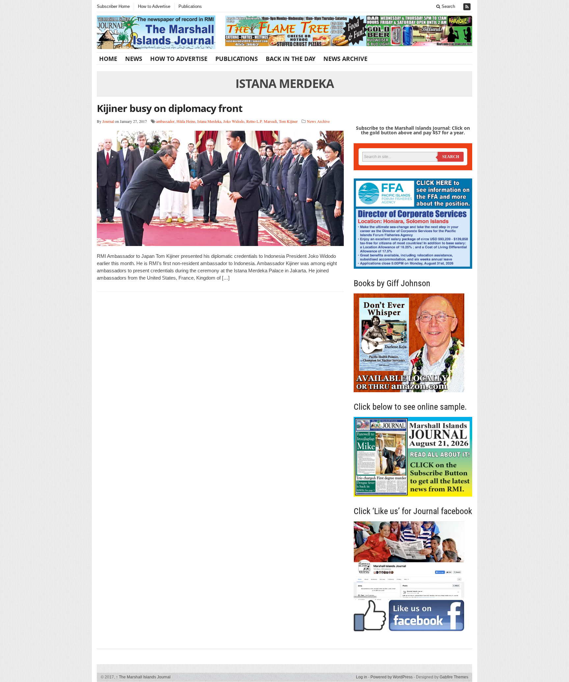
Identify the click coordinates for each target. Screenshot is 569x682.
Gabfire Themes (454, 677)
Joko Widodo (233, 121)
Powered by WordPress (391, 677)
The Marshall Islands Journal (143, 677)
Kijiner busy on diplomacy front (169, 108)
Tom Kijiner (288, 121)
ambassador (165, 121)
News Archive (345, 59)
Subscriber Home (113, 6)
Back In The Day (290, 59)
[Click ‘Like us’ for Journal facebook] (413, 576)
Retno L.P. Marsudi (261, 121)
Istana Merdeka (209, 121)
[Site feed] (467, 7)
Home (108, 59)
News (133, 59)
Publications (190, 6)
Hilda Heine (185, 121)
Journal (108, 121)
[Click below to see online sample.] (413, 456)
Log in (361, 677)
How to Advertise (154, 6)
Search (447, 6)
